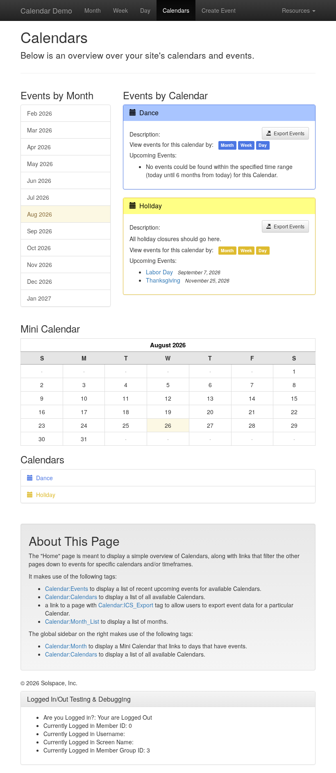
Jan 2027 (39, 298)
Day (145, 10)
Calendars (176, 10)
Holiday (150, 205)
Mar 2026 (39, 130)
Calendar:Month (66, 646)
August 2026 (168, 344)
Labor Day (159, 272)
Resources (296, 10)
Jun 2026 (39, 180)
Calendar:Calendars (71, 597)
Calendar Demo (46, 10)
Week (120, 10)
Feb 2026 (39, 113)
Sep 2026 (39, 231)
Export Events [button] (287, 133)
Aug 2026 (39, 214)
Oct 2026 (39, 248)
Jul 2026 (38, 197)
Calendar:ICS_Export (125, 605)
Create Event (219, 10)
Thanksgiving (163, 280)
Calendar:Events (66, 588)
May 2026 (40, 164)
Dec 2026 (39, 281)
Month (92, 10)
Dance (149, 112)
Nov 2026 (39, 264)
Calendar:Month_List (72, 621)
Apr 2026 (39, 147)
